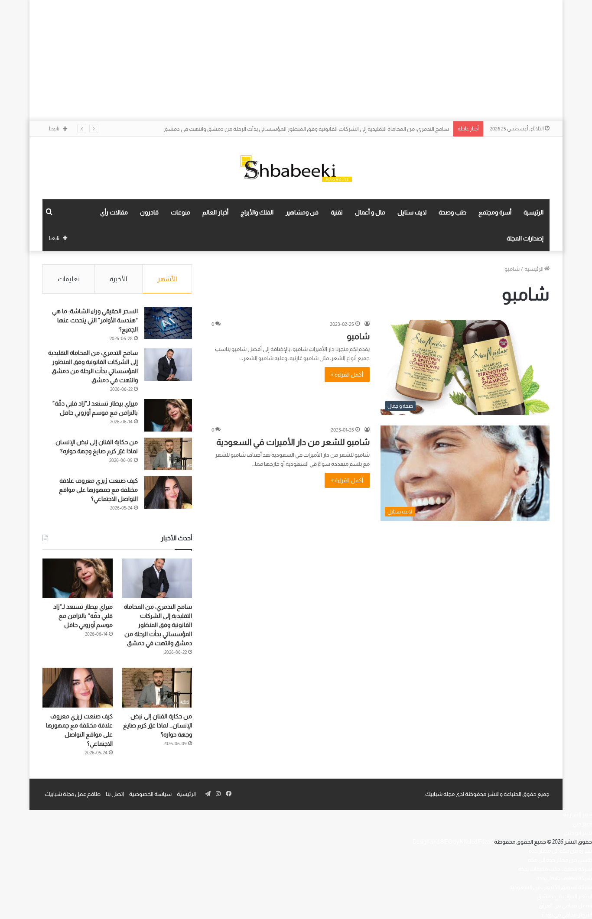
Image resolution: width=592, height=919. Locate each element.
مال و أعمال (370, 212)
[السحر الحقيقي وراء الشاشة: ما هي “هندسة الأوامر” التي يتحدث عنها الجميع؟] (168, 323)
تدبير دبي (582, 823)
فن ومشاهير (302, 212)
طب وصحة (452, 212)
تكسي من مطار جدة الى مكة (560, 860)
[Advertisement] (296, 60)
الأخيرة (118, 279)
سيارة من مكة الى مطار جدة (560, 851)
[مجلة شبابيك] (296, 168)
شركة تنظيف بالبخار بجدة (564, 878)
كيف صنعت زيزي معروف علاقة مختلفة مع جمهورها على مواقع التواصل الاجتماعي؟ (98, 489)
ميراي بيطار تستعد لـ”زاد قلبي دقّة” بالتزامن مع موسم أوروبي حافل (83, 615)
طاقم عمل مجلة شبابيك (73, 794)
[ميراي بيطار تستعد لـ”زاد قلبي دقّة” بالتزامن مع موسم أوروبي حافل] (168, 415)
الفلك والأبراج (257, 212)
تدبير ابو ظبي (577, 832)
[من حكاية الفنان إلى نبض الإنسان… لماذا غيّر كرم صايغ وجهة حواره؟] (168, 454)
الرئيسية (533, 212)
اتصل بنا (115, 794)
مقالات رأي (114, 212)
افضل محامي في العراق (565, 905)
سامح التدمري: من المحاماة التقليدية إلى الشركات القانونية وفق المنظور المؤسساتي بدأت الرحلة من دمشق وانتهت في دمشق (306, 129)
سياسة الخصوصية (150, 794)
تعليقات (69, 279)
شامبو (358, 336)
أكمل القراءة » (347, 374)
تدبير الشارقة (577, 814)
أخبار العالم (215, 212)
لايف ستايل (411, 212)
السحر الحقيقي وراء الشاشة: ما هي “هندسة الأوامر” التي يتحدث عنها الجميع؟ (95, 320)
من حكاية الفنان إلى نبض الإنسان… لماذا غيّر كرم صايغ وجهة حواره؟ (157, 725)
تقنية (337, 212)
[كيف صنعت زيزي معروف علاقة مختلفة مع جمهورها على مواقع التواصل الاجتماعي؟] (168, 492)
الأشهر (167, 279)
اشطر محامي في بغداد (566, 914)
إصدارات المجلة (525, 238)
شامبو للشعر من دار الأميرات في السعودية (293, 442)
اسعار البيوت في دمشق (564, 896)
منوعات (180, 212)
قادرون (149, 212)
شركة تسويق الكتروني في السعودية (550, 887)
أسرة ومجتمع (494, 212)
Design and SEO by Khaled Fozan (453, 841)
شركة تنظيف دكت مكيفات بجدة (555, 869)
